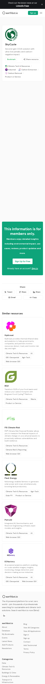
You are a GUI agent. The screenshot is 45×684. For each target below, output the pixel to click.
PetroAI (8, 519)
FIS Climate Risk (12, 427)
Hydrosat (9, 335)
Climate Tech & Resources (17, 353)
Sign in (35, 268)
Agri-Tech (26, 357)
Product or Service (13, 403)
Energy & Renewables (11, 676)
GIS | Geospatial (12, 357)
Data (4, 663)
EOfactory (10, 561)
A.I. (32, 353)
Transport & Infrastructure (7, 681)
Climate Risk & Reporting (16, 450)
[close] (42, 4)
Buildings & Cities (9, 672)
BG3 (7, 385)
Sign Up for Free (22, 261)
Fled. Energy (11, 478)
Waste (33, 399)
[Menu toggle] (41, 13)
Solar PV (9, 495)
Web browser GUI (13, 361)
